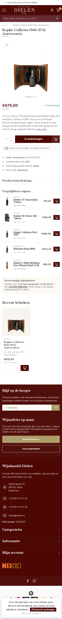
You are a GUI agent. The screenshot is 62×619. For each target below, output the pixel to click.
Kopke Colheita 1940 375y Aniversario (31, 25)
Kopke (5, 36)
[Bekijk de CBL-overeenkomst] (11, 563)
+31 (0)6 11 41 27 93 (18, 498)
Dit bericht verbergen (43, 609)
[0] (58, 10)
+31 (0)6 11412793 (17, 287)
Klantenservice (31, 439)
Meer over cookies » (31, 613)
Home (5, 25)
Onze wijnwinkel (31, 448)
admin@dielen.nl (17, 515)
